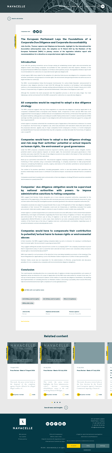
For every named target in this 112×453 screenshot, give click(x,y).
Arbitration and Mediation (89, 436)
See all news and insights (53, 408)
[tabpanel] (22, 370)
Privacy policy (22, 439)
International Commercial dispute (56, 441)
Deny (88, 445)
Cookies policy (87, 449)
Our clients (90, 6)
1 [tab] (52, 402)
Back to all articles (17, 18)
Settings (102, 445)
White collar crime (27, 303)
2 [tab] (55, 402)
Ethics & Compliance (70, 299)
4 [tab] (60, 402)
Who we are (64, 6)
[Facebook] (40, 31)
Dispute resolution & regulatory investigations (56, 439)
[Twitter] (37, 31)
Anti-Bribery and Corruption (30, 299)
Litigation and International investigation (89, 434)
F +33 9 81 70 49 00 (98, 425)
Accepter (73, 445)
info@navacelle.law (98, 427)
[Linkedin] (34, 31)
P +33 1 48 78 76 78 (99, 423)
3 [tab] (57, 402)
